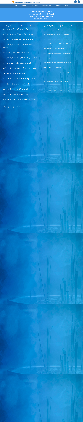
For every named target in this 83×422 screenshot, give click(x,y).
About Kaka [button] (57, 5)
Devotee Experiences (46, 5)
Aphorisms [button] (23, 5)
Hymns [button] (15, 5)
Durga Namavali (34, 5)
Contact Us (66, 5)
